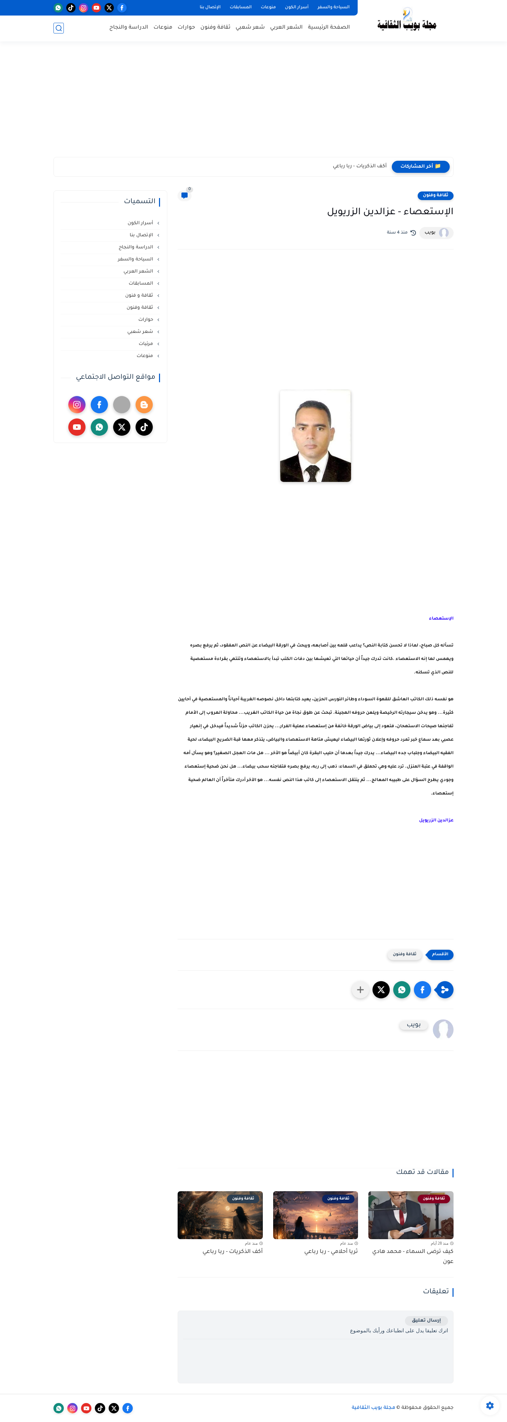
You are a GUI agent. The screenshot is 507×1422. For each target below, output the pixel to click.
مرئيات (147, 344)
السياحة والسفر (334, 7)
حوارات (186, 28)
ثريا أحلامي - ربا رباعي (331, 1252)
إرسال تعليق (426, 1320)
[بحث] (58, 28)
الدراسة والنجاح (128, 28)
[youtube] (96, 7)
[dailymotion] (121, 404)
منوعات (268, 7)
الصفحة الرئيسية (329, 28)
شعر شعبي (250, 28)
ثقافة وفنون (215, 28)
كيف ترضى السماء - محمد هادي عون (413, 1257)
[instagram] (83, 7)
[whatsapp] (58, 7)
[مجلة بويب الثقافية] (407, 20)
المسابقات (241, 7)
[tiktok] (71, 7)
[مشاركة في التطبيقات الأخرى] (360, 989)
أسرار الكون (297, 7)
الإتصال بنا (210, 7)
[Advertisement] (253, 103)
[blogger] (144, 404)
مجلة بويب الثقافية (373, 1408)
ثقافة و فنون (140, 295)
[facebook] (122, 7)
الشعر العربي (286, 28)
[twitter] (109, 7)
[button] (422, 989)
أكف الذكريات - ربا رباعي (360, 166)
